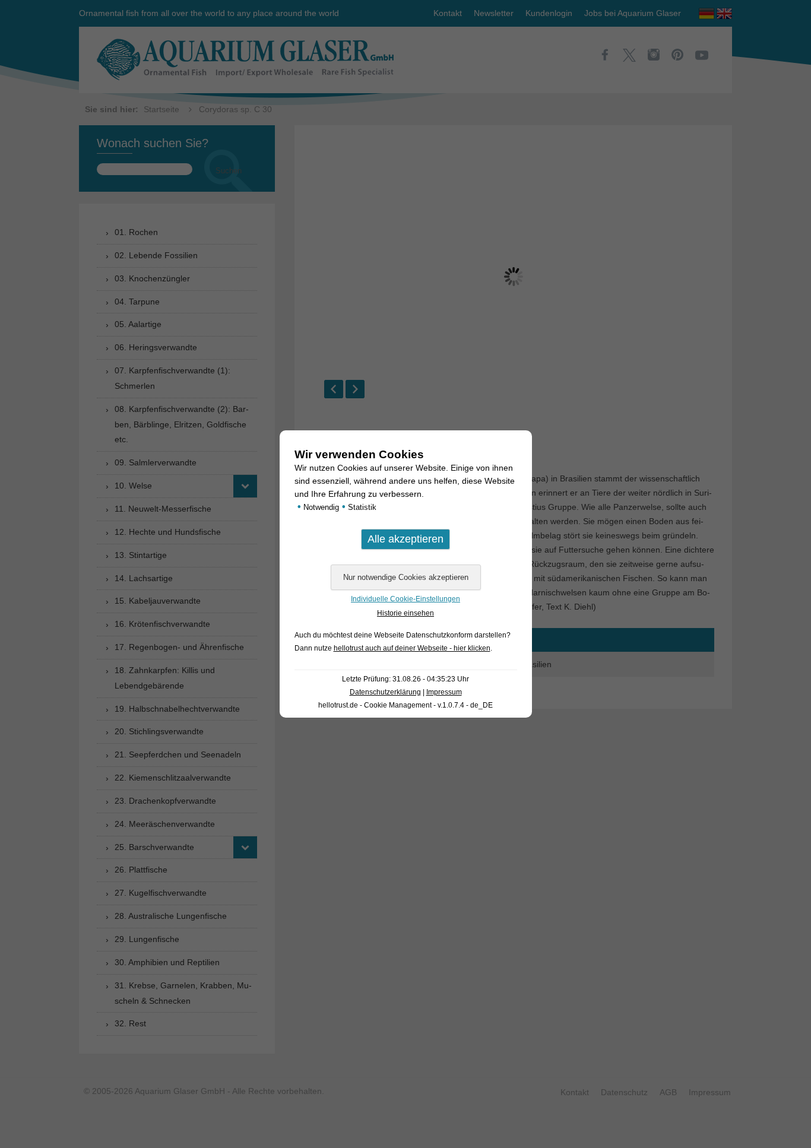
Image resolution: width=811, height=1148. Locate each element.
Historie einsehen (405, 613)
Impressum (444, 692)
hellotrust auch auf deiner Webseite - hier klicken (412, 648)
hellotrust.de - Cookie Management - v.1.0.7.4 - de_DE (405, 705)
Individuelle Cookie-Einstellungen (405, 599)
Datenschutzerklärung (385, 692)
